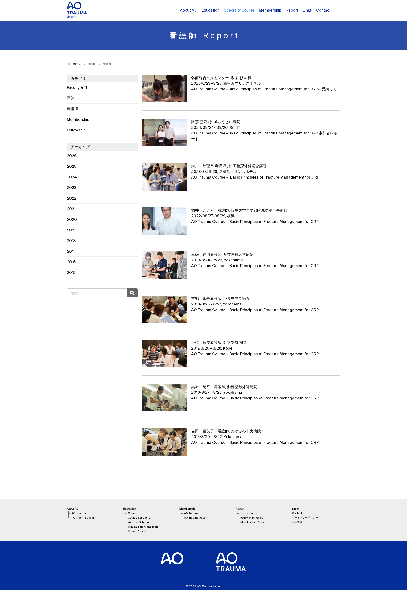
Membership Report (252, 522)
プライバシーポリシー (305, 517)
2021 (71, 209)
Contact (323, 10)
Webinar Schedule (139, 522)
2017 (71, 251)
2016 (71, 262)
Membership (78, 119)
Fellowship (76, 130)
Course (132, 513)
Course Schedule (139, 517)
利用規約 (297, 522)
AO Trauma (79, 513)
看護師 (72, 109)
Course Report (137, 531)
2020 (72, 219)
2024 (72, 177)
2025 (71, 166)
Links (307, 10)
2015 (71, 272)
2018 (71, 241)
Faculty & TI (77, 87)
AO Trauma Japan (83, 517)
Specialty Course (239, 10)
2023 (72, 187)
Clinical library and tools (143, 526)
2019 (71, 230)
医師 (70, 98)
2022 (72, 198)
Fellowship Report (251, 517)
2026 (72, 156)
